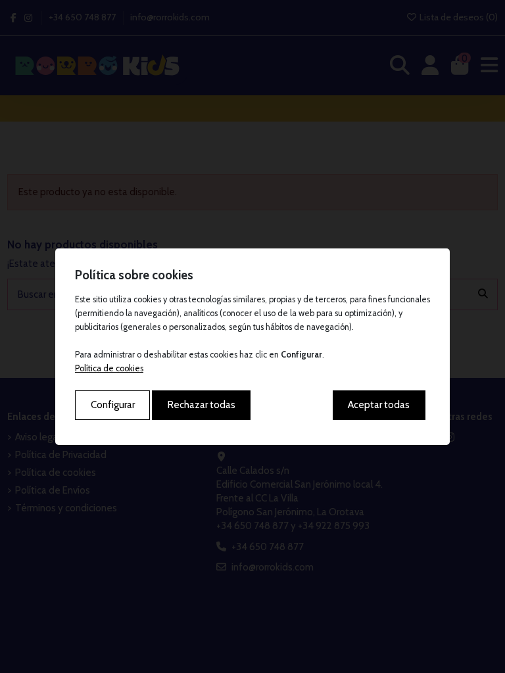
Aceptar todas (379, 405)
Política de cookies (109, 368)
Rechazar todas (201, 405)
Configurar (113, 405)
